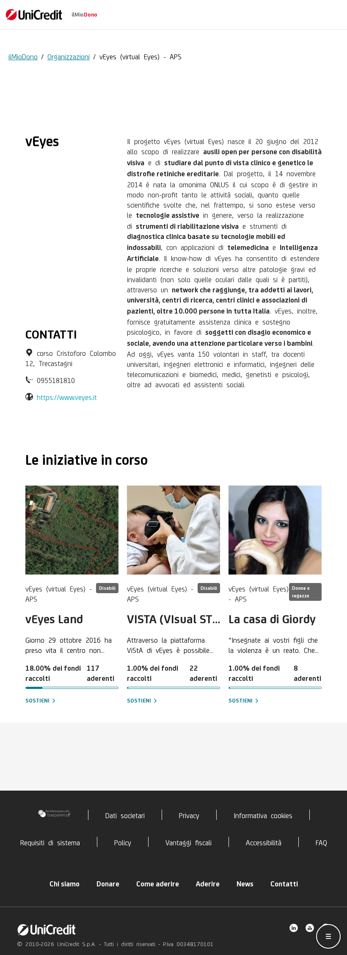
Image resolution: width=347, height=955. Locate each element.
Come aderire (157, 884)
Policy (122, 842)
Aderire (208, 884)
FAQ (321, 842)
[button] (328, 936)
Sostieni (37, 700)
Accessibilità (263, 842)
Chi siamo (65, 884)
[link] (33, 14)
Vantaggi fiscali (188, 842)
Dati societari (125, 815)
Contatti (284, 884)
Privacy (189, 815)
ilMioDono (23, 56)
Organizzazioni (68, 56)
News (245, 884)
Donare (107, 884)
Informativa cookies (263, 815)
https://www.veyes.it (67, 396)
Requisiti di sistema (50, 842)
